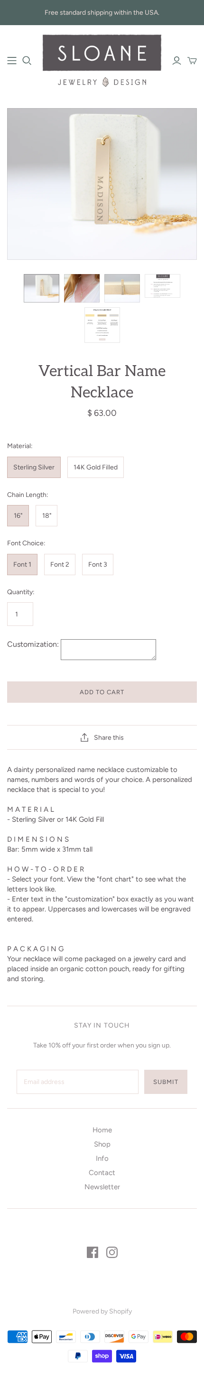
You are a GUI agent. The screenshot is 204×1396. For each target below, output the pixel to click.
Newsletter (102, 1187)
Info (102, 1158)
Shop (102, 1144)
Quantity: (21, 592)
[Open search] (27, 60)
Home (102, 1130)
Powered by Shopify (102, 1311)
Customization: (34, 644)
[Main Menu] (12, 60)
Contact (102, 1172)
